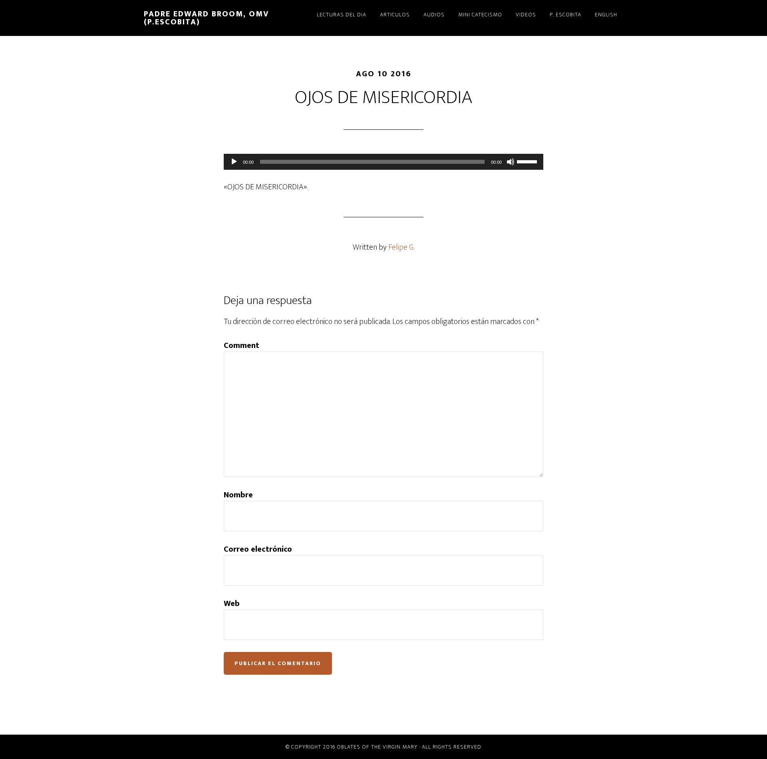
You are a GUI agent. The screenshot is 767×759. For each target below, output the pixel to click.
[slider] (528, 161)
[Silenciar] (511, 162)
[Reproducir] (234, 162)
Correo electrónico (258, 549)
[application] (383, 162)
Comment (241, 346)
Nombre (238, 495)
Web (232, 604)
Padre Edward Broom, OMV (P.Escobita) (206, 18)
